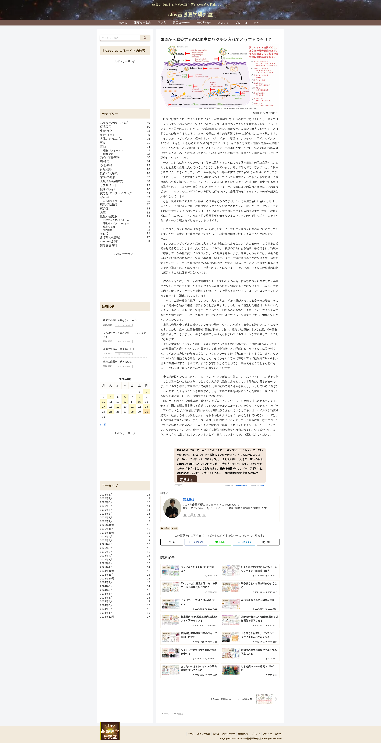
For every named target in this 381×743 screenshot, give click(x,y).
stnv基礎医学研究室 (240, 485)
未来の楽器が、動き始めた (117, 361)
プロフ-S (256, 733)
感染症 (166, 528)
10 (103, 401)
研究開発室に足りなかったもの (119, 320)
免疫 (176, 528)
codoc (262, 485)
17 (103, 406)
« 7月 (103, 424)
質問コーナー (228, 733)
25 (110, 411)
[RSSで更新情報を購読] (204, 515)
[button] (268, 542)
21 (132, 406)
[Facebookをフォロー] (194, 515)
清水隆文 (189, 499)
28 (132, 411)
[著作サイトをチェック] (185, 515)
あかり (278, 733)
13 (125, 401)
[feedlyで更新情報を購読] (199, 515)
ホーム (191, 733)
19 (117, 406)
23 (146, 406)
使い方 (216, 733)
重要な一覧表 (203, 733)
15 (139, 401)
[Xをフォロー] (190, 515)
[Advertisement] (125, 85)
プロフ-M (267, 733)
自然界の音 (243, 733)
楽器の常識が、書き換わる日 (118, 349)
